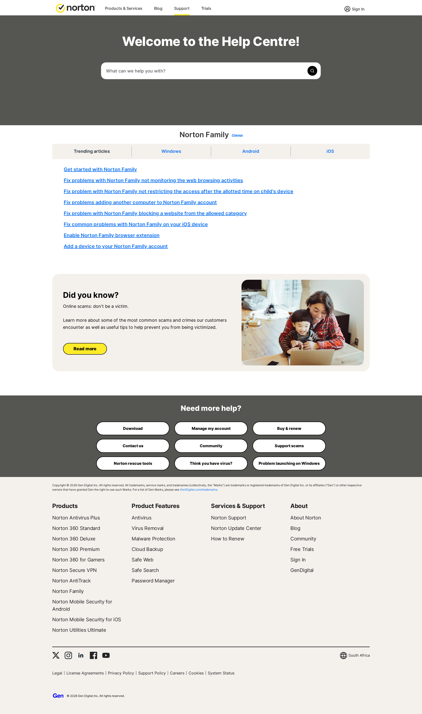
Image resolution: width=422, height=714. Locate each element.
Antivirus (141, 518)
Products (65, 505)
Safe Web (142, 560)
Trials (206, 8)
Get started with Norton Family (100, 169)
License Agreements (85, 673)
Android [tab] (250, 151)
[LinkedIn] (81, 655)
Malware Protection (153, 539)
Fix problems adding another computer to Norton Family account (140, 202)
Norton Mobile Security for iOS (86, 619)
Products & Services (123, 8)
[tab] (212, 208)
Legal (57, 673)
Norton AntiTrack (71, 581)
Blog (158, 8)
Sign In (358, 9)
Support (182, 8)
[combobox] (211, 70)
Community (303, 539)
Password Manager (153, 581)
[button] (75, 8)
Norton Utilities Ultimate (79, 630)
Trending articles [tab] (92, 151)
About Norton (305, 518)
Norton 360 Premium (76, 549)
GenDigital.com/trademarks (198, 489)
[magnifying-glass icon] (312, 71)
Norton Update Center (236, 528)
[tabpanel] (212, 208)
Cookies (196, 673)
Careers (177, 673)
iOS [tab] (330, 151)
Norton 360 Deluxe (73, 539)
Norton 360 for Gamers (78, 560)
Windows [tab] (171, 151)
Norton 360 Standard (76, 528)
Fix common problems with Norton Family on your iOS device (136, 224)
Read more (85, 348)
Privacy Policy (121, 673)
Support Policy (152, 673)
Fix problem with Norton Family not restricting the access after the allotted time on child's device (178, 191)
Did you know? (91, 295)
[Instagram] (68, 655)
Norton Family (204, 134)
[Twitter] (56, 655)
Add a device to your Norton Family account (116, 246)
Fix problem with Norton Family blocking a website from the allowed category (155, 213)
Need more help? (211, 408)
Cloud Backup (147, 549)
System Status (221, 673)
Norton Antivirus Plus (76, 518)
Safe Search (145, 570)
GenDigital (302, 570)
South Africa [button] (359, 655)
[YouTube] (106, 655)
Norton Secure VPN (74, 570)
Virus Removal (148, 528)
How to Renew (227, 539)
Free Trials (302, 549)
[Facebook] (93, 655)
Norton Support (228, 518)
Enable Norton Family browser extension (111, 235)
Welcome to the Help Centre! (211, 41)
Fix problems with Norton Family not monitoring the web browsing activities (153, 180)
